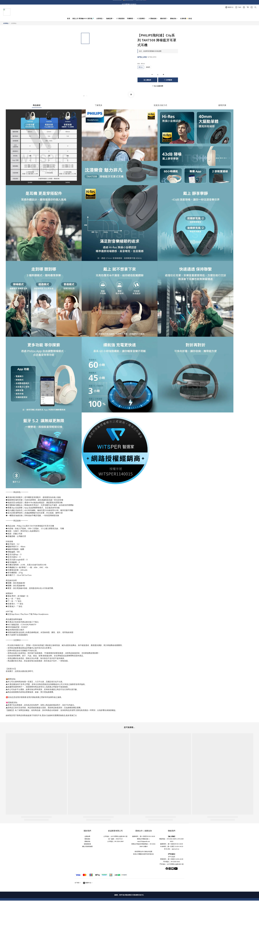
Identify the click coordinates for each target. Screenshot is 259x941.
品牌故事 (87, 836)
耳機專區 (130, 18)
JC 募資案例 (120, 18)
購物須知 (173, 18)
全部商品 (99, 18)
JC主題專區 (141, 18)
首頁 (68, 18)
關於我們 (163, 18)
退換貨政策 (87, 844)
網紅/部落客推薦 (87, 846)
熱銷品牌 (109, 18)
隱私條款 (87, 839)
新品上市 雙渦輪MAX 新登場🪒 (83, 18)
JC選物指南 (153, 18)
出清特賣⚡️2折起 (186, 18)
